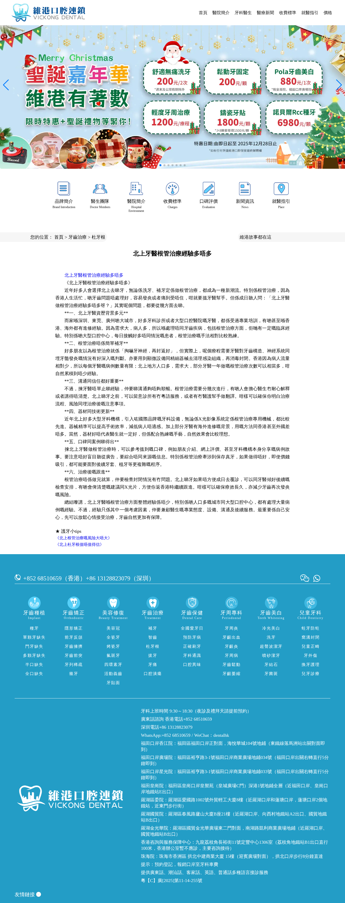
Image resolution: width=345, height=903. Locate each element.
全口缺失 (34, 673)
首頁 (203, 12)
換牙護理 (311, 664)
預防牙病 (192, 637)
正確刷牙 (192, 646)
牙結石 (271, 664)
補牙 (152, 628)
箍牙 (73, 673)
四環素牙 (113, 664)
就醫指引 (309, 12)
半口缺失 (34, 664)
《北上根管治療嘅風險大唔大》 (83, 538)
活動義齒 (113, 673)
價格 (328, 12)
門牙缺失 (34, 646)
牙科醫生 (243, 12)
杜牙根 (98, 237)
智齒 (152, 637)
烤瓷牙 (113, 646)
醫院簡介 (221, 12)
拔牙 (152, 655)
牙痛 (152, 664)
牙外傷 (310, 655)
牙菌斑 (271, 673)
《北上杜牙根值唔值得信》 (79, 544)
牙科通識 (192, 655)
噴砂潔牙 (271, 655)
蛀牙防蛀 (311, 628)
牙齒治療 (77, 237)
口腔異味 (192, 664)
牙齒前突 (74, 655)
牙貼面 (113, 683)
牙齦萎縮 (232, 673)
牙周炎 (231, 628)
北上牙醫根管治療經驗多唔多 (94, 275)
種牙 (34, 628)
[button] (160, 165)
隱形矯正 (74, 628)
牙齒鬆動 (232, 664)
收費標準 (287, 12)
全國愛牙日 (192, 628)
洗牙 (271, 637)
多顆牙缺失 (34, 655)
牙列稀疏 (74, 664)
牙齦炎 (231, 646)
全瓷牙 (113, 637)
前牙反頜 (74, 637)
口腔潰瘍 (153, 673)
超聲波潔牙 (271, 646)
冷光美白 (271, 628)
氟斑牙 (113, 655)
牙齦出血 (232, 637)
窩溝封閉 (311, 637)
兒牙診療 (311, 673)
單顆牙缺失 (34, 637)
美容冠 (113, 628)
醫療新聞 (265, 12)
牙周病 (231, 655)
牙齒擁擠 (74, 646)
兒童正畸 (311, 646)
